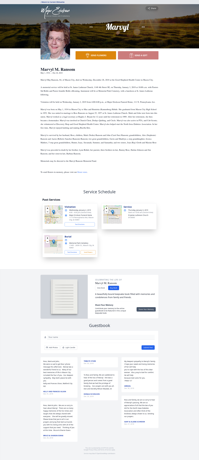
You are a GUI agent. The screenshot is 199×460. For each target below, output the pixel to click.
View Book (101, 288)
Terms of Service (105, 450)
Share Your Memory (146, 309)
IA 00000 (131, 217)
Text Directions (80, 224)
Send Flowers (88, 252)
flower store (82, 172)
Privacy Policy (93, 450)
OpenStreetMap (102, 453)
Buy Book (113, 288)
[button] (53, 212)
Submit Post (148, 347)
